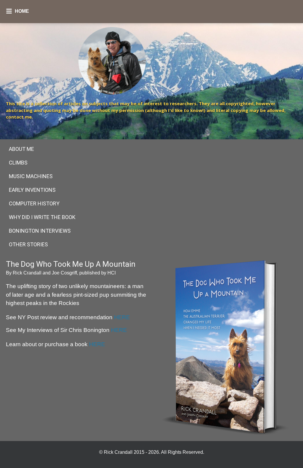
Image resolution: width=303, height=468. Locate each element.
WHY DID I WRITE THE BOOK (42, 217)
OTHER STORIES (28, 244)
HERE (122, 317)
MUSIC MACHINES (31, 176)
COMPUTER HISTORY (34, 203)
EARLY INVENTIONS (32, 190)
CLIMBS (18, 162)
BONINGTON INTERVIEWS (40, 231)
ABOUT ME (21, 149)
